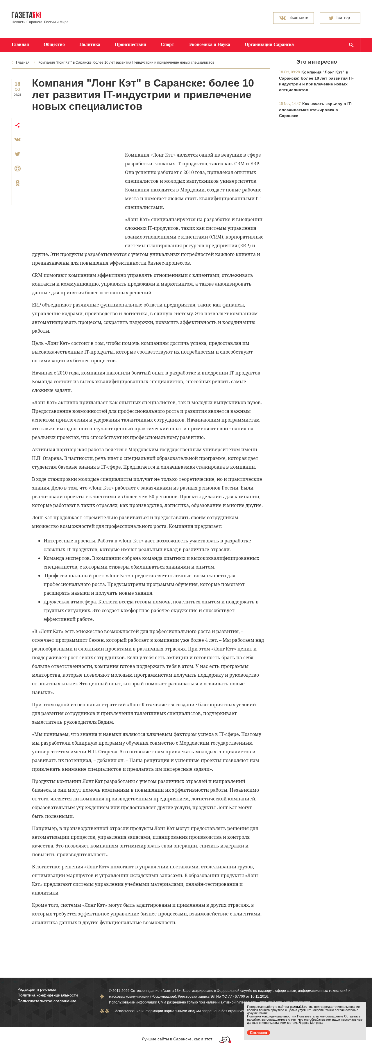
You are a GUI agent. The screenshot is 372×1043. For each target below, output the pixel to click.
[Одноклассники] (17, 183)
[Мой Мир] (17, 168)
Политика (89, 44)
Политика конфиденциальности (47, 995)
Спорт (167, 44)
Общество (54, 44)
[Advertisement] (138, 131)
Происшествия (130, 44)
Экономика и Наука (209, 44)
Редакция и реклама (36, 989)
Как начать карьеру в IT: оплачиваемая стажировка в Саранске (315, 109)
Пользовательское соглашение (46, 1001)
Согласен (258, 1033)
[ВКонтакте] (17, 139)
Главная (20, 44)
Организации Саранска (269, 44)
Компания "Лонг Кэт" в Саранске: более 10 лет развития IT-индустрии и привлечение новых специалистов (126, 62)
